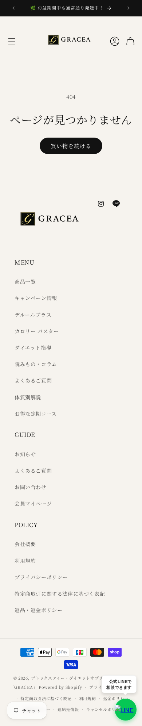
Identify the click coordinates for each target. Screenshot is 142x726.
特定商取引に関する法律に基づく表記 (60, 593)
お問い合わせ (31, 487)
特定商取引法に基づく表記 (45, 698)
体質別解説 (28, 397)
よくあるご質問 (33, 380)
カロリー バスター (37, 331)
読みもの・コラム (36, 364)
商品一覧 (25, 281)
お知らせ (25, 454)
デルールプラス (33, 314)
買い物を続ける (71, 146)
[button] (12, 41)
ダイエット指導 (33, 347)
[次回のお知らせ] (129, 8)
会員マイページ (33, 503)
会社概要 (25, 544)
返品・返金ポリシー (38, 610)
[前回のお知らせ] (13, 8)
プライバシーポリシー (41, 577)
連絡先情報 (68, 709)
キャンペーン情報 (36, 297)
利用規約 (25, 560)
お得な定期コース (36, 413)
